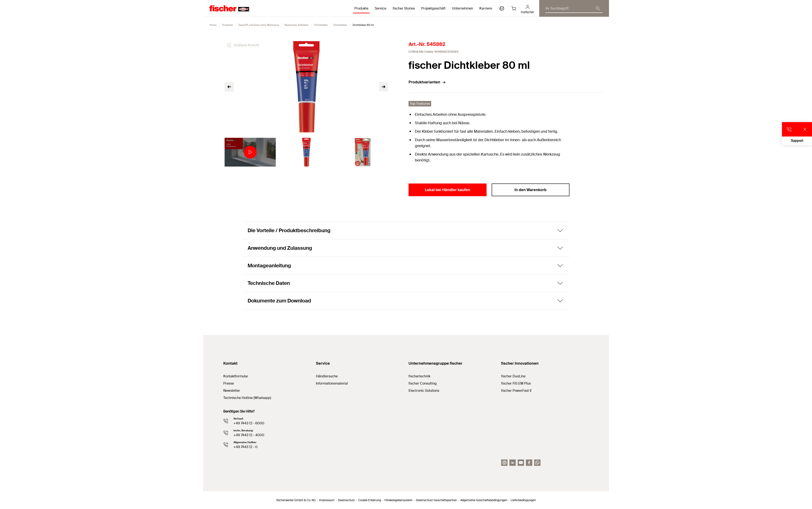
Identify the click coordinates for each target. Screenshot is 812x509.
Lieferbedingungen (523, 500)
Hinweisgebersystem (398, 500)
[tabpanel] (250, 152)
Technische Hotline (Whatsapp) (247, 398)
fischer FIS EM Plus (516, 383)
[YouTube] (521, 462)
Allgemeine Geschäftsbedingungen (483, 500)
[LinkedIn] (512, 462)
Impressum (327, 500)
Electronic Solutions (424, 390)
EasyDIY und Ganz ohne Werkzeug (259, 25)
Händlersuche (327, 376)
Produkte (227, 25)
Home (213, 25)
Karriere (485, 8)
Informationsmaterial (332, 383)
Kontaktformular (235, 376)
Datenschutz (346, 500)
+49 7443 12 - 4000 (248, 435)
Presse (228, 383)
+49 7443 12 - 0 (245, 447)
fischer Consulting (423, 383)
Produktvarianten (424, 82)
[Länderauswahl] (501, 8)
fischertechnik (419, 376)
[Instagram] (504, 462)
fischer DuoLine (513, 376)
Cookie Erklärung (369, 500)
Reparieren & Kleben (296, 25)
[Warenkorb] (513, 8)
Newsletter (231, 390)
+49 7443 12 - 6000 (248, 423)
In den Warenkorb (530, 189)
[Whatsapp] (537, 462)
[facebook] (529, 462)
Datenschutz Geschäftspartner (436, 500)
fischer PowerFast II (516, 390)
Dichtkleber (321, 25)
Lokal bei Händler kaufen (447, 189)
